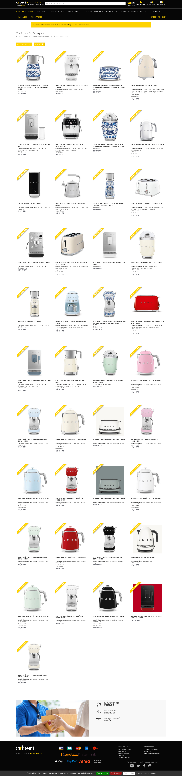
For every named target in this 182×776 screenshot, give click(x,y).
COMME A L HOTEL (55, 11)
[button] (141, 3)
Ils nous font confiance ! (152, 754)
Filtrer (37, 44)
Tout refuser (115, 773)
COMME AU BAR (111, 11)
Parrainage (147, 752)
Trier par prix (22, 44)
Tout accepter (102, 773)
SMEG (142, 11)
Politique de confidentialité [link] (146, 773)
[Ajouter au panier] (48, 53)
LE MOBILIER (41, 11)
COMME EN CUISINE (73, 11)
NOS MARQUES (36, 17)
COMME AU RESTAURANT (92, 11)
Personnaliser (129, 773)
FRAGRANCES (22, 17)
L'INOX (30, 11)
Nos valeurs (122, 752)
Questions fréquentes (151, 750)
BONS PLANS (20, 11)
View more (34, 89)
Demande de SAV (124, 758)
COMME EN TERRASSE (128, 11)
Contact (121, 756)
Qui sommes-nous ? (158, 17)
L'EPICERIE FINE (153, 11)
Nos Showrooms (123, 754)
